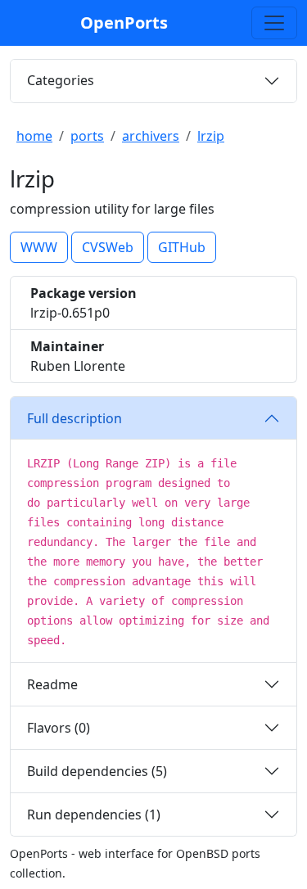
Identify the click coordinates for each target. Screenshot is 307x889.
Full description (74, 418)
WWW (38, 247)
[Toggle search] (274, 23)
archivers (150, 136)
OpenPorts (124, 22)
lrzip (210, 136)
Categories (60, 80)
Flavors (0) (58, 728)
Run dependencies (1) (93, 815)
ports (87, 136)
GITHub (181, 247)
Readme (52, 684)
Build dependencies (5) (97, 771)
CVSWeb (107, 247)
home (34, 136)
